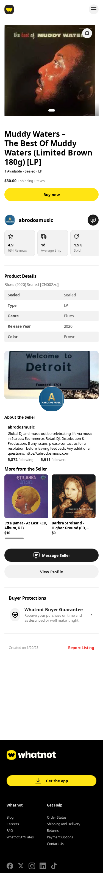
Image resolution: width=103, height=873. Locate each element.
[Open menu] (94, 9)
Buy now (51, 194)
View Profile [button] (51, 571)
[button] (93, 220)
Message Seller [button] (56, 555)
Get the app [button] (57, 780)
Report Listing (81, 647)
